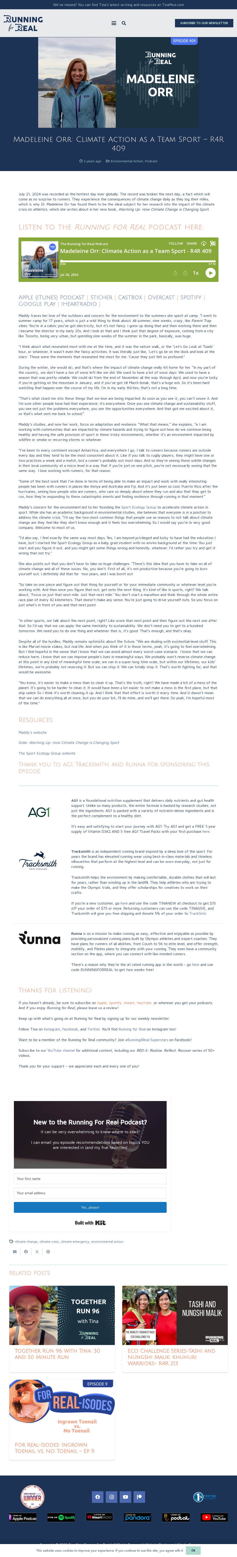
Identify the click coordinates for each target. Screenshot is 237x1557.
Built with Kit (90, 1223)
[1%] (204, 1497)
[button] (114, 23)
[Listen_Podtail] (175, 1517)
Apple (102, 1003)
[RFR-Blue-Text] (23, 23)
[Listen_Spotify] (61, 1517)
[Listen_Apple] (22, 1517)
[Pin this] (48, 1251)
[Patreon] (139, 1497)
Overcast (161, 297)
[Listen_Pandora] (137, 1517)
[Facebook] (97, 1497)
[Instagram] (111, 1497)
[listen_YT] (214, 1517)
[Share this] (25, 1251)
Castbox (130, 297)
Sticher (100, 297)
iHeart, (130, 1003)
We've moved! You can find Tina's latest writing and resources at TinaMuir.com (118, 5)
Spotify (191, 297)
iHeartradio (79, 304)
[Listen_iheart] (99, 1517)
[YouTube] (125, 1497)
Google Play (37, 304)
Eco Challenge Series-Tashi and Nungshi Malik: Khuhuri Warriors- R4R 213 (171, 1357)
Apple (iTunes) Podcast (52, 297)
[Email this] (14, 1251)
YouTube (144, 1003)
